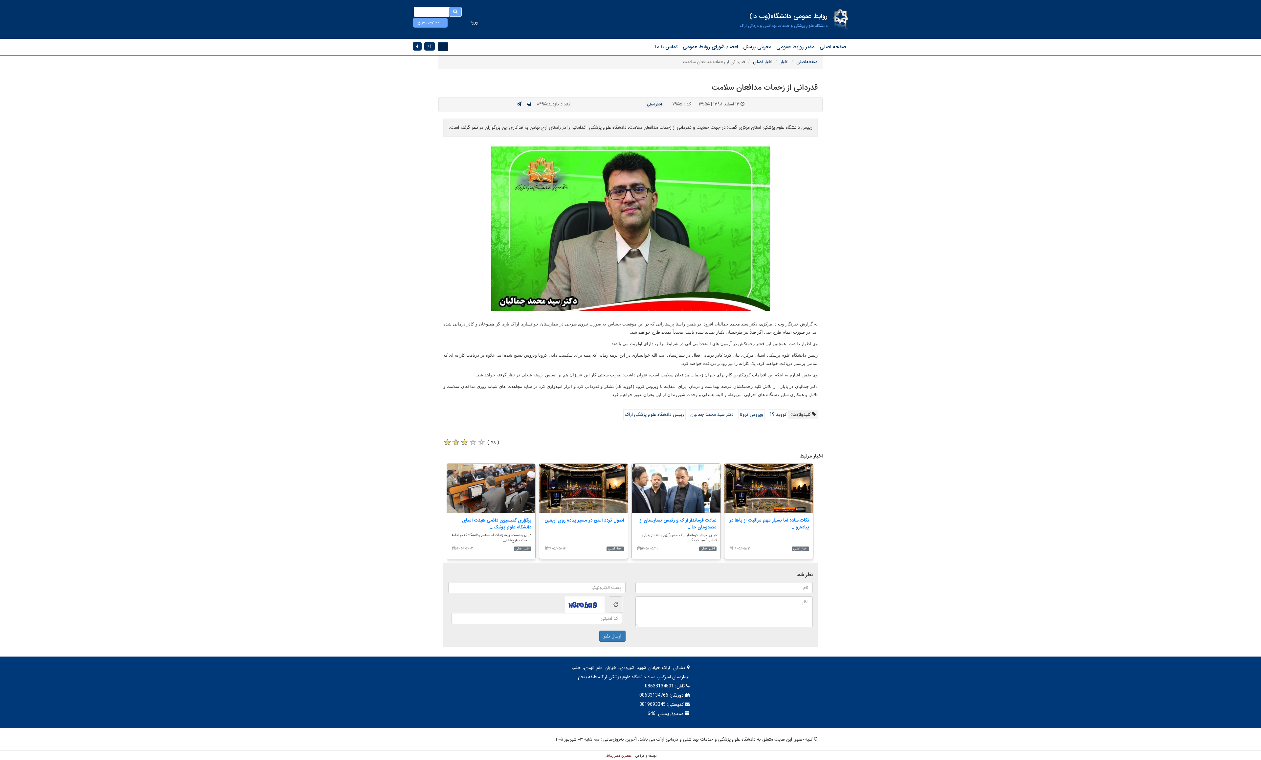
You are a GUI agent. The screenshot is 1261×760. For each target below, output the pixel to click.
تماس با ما (666, 47)
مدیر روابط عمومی (795, 47)
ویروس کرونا (751, 414)
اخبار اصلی (762, 61)
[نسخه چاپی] (529, 104)
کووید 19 (777, 414)
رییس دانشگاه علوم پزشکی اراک (654, 414)
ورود (474, 22)
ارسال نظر (612, 636)
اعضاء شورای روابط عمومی (710, 47)
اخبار (784, 61)
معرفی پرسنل (757, 47)
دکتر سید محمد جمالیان (712, 414)
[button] (430, 23)
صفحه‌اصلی (807, 61)
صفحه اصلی (833, 47)
